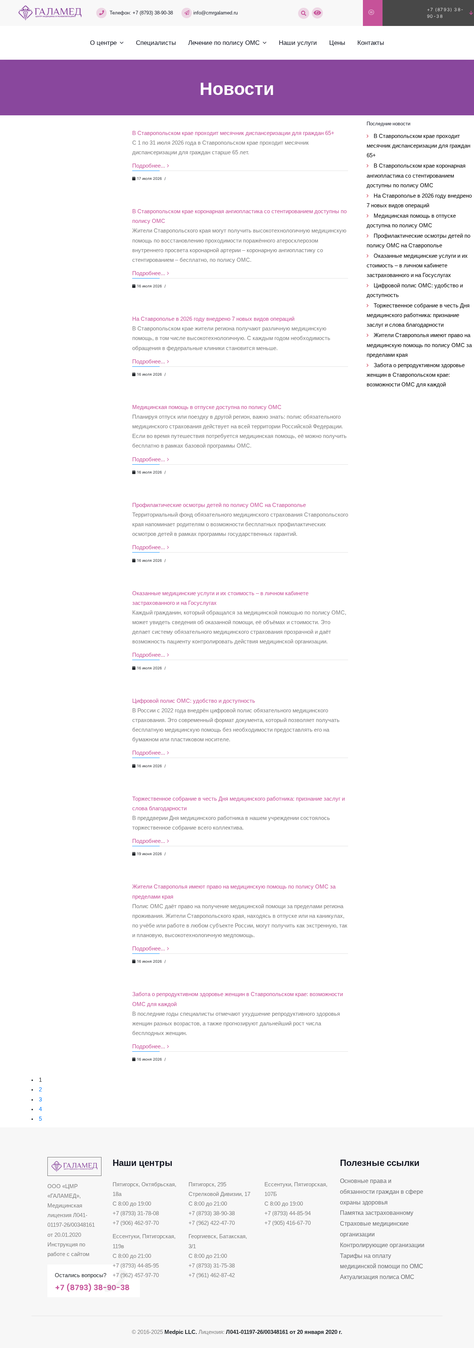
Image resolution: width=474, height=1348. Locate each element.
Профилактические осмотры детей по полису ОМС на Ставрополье (219, 505)
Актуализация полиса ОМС (377, 1277)
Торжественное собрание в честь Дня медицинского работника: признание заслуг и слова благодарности (418, 315)
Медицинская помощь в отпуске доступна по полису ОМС (206, 407)
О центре (103, 42)
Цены (337, 42)
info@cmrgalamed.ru (215, 13)
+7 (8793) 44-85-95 (136, 1266)
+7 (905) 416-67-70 (287, 1223)
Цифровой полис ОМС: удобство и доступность (193, 701)
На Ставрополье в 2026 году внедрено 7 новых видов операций (213, 319)
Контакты (370, 42)
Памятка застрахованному (376, 1213)
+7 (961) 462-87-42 (211, 1275)
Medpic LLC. (180, 1332)
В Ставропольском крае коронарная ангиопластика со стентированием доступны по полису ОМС (416, 175)
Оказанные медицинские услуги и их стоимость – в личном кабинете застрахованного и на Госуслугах (417, 265)
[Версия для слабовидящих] (317, 13)
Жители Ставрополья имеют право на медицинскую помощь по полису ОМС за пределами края (419, 344)
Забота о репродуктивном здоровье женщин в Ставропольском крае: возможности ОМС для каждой (416, 375)
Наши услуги (298, 42)
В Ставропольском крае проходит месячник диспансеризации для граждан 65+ (233, 133)
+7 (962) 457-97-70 (136, 1275)
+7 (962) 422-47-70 (211, 1223)
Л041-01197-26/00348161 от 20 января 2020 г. (284, 1332)
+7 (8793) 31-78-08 (136, 1213)
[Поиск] (303, 13)
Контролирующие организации (382, 1245)
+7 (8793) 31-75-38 (211, 1266)
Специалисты (156, 42)
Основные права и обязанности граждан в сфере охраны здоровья (381, 1192)
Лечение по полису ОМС (224, 42)
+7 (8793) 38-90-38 (153, 13)
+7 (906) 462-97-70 (136, 1223)
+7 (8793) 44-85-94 (287, 1213)
